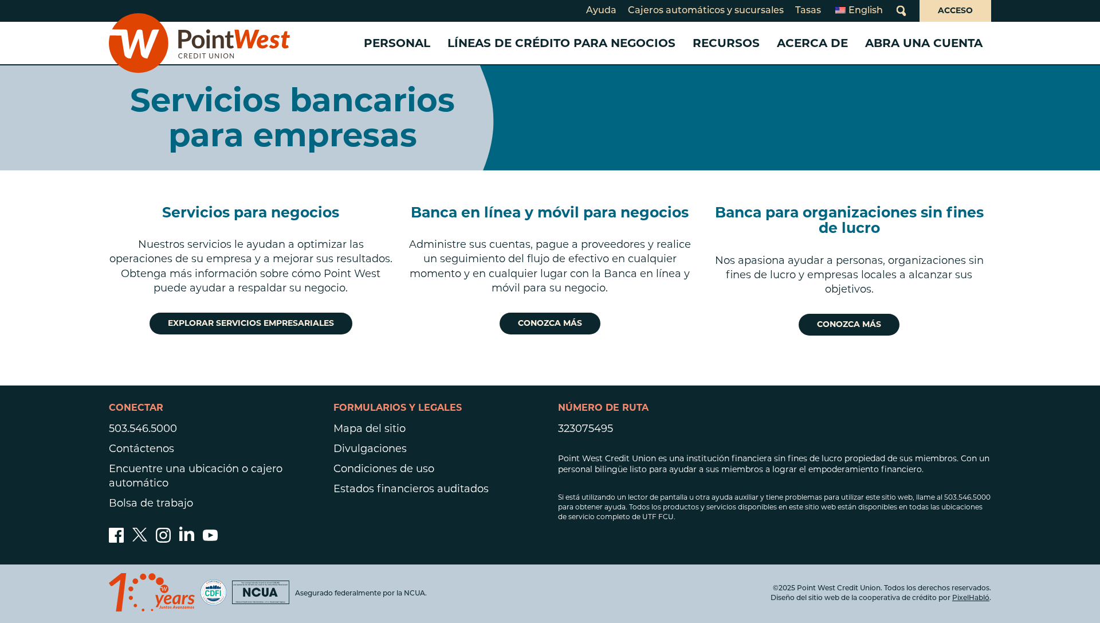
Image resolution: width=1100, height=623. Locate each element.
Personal (397, 43)
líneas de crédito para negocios (561, 43)
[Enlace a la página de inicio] (199, 43)
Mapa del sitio (369, 428)
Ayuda (601, 10)
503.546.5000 (143, 428)
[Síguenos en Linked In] (186, 537)
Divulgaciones (370, 448)
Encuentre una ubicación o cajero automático (195, 475)
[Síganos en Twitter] (139, 539)
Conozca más (550, 323)
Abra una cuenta (924, 43)
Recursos (726, 43)
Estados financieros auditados (411, 488)
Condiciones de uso (383, 468)
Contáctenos (141, 448)
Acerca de (812, 43)
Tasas (808, 10)
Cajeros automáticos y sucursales (706, 10)
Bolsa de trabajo (151, 503)
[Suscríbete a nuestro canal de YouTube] (210, 539)
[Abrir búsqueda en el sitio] (901, 11)
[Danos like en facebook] (116, 539)
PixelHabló (970, 598)
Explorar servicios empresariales (251, 323)
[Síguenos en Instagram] (163, 539)
